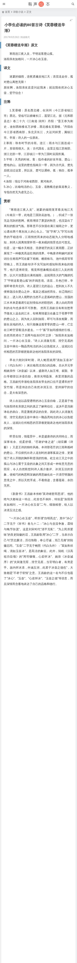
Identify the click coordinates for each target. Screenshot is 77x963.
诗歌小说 (18, 11)
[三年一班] (38, 4)
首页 (7, 11)
